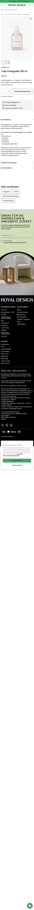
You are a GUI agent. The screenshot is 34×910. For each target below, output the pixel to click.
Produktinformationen (9, 163)
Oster (3, 346)
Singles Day (4, 356)
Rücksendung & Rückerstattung (6, 317)
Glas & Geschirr (22, 317)
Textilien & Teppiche (23, 319)
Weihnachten (5, 363)
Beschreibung (6, 120)
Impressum (4, 325)
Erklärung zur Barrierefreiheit (5, 333)
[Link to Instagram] (6, 425)
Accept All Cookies (17, 460)
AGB (2, 320)
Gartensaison (5, 351)
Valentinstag (5, 344)
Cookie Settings (17, 465)
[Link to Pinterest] (11, 425)
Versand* (4, 314)
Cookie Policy (5, 327)
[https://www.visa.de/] (3, 432)
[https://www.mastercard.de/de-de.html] (8, 432)
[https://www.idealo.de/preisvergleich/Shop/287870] (19, 431)
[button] (29, 5)
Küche (19, 321)
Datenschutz (5, 323)
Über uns (4, 309)
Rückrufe (4, 336)
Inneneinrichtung (22, 312)
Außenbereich (21, 324)
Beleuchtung (21, 314)
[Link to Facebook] (2, 425)
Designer (4, 330)
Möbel (19, 309)
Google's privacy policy (13, 455)
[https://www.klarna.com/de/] (13, 432)
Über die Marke (6, 168)
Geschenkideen (6, 349)
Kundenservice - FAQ (7, 312)
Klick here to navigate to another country (14, 386)
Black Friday (4, 358)
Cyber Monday (5, 361)
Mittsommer (5, 353)
